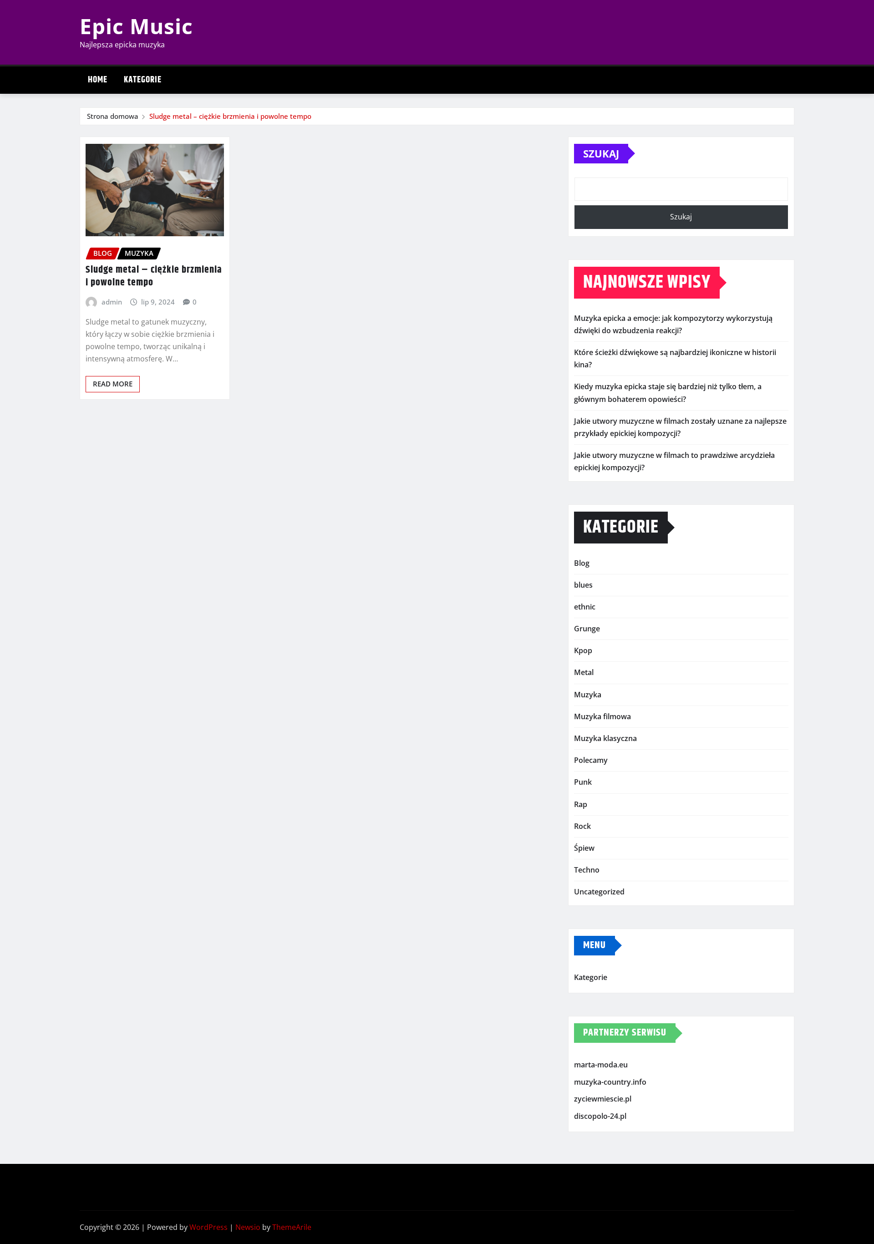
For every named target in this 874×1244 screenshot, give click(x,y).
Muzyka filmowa (602, 716)
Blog (581, 563)
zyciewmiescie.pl (602, 1099)
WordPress (208, 1227)
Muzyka (587, 695)
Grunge (587, 629)
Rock (582, 826)
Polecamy (591, 760)
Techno (587, 870)
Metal (584, 672)
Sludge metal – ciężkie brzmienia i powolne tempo (230, 116)
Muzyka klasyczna (605, 738)
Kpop (583, 650)
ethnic (584, 607)
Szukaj (601, 153)
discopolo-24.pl (600, 1116)
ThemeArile (291, 1227)
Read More (112, 383)
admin (112, 301)
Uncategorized (599, 892)
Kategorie (143, 79)
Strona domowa (112, 116)
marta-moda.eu (601, 1065)
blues (583, 585)
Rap (580, 804)
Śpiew (584, 848)
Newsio (247, 1227)
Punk (583, 782)
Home (97, 79)
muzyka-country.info (610, 1082)
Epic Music (136, 26)
